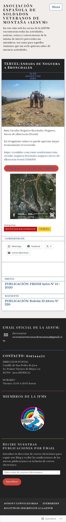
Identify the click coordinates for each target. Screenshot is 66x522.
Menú (56, 7)
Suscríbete (12, 481)
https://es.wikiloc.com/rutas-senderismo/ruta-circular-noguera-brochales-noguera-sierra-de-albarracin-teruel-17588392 (32, 156)
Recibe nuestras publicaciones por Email (29, 446)
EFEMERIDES (51, 503)
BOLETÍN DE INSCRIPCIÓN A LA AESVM (28, 508)
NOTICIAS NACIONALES (20, 229)
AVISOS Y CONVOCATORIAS (21, 503)
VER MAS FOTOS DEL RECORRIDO (31, 168)
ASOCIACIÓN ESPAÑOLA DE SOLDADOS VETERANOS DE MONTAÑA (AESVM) (25, 14)
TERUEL (44, 229)
